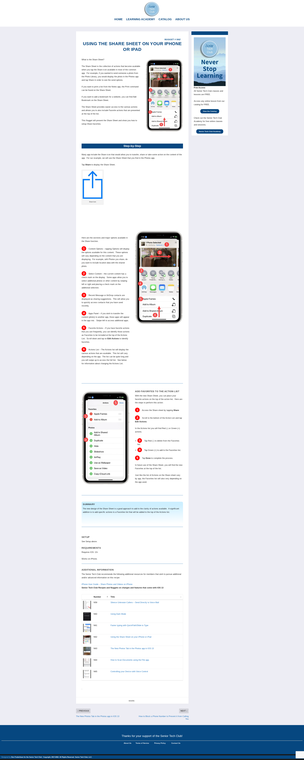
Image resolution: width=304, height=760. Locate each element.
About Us (182, 19)
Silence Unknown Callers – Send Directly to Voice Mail (135, 602)
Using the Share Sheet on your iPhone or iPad (131, 637)
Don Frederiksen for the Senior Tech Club (26, 757)
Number (97, 597)
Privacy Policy (160, 743)
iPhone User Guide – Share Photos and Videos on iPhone (107, 584)
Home (118, 19)
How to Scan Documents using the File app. (130, 660)
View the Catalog (210, 111)
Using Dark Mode (118, 614)
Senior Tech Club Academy (210, 131)
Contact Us (175, 743)
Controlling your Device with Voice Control (129, 671)
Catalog (165, 19)
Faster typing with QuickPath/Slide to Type (129, 625)
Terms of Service (142, 743)
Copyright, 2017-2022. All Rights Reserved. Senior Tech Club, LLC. (67, 757)
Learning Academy (140, 19)
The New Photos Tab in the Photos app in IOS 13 (132, 648)
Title (113, 597)
